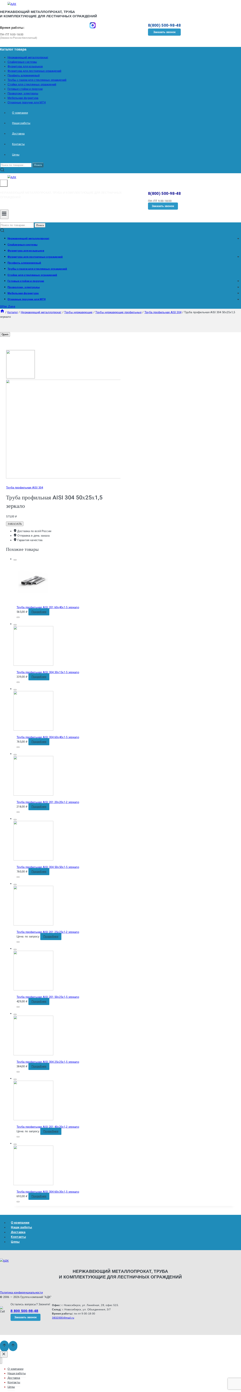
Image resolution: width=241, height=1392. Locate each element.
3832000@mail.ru (63, 1317)
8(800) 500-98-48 (164, 25)
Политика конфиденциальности (21, 1292)
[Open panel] (4, 183)
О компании (20, 113)
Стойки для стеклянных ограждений (32, 84)
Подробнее (39, 612)
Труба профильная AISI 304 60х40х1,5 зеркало (48, 737)
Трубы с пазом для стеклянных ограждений (37, 80)
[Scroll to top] (4, 1346)
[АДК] (12, 4)
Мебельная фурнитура (23, 98)
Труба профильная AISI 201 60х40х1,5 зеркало (48, 607)
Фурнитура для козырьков (25, 66)
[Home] (2, 312)
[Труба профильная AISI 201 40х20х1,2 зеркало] (33, 1119)
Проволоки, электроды (23, 93)
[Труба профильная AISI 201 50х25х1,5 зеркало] (33, 989)
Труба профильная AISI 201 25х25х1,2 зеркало (48, 932)
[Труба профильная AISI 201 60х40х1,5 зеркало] (33, 600)
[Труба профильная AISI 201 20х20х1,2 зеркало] (33, 795)
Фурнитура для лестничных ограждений (34, 71)
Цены (15, 155)
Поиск (38, 165)
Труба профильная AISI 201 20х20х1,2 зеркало (48, 802)
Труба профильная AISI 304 (24, 488)
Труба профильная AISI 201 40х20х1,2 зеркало (48, 1127)
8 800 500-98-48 (24, 1311)
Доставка (18, 134)
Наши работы (21, 123)
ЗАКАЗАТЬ (15, 524)
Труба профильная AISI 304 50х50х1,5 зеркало (48, 867)
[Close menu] (1, 1361)
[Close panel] (4, 1354)
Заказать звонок (164, 32)
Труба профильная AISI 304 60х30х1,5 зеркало (48, 1192)
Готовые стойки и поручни (25, 89)
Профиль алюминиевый (24, 75)
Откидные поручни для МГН (27, 102)
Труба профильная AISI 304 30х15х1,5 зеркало (48, 672)
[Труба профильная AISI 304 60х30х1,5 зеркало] (33, 1184)
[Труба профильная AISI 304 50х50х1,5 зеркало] (33, 859)
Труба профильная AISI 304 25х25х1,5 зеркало (48, 1062)
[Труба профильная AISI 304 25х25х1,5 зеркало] (33, 1054)
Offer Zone (7, 306)
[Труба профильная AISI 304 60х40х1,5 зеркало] (33, 730)
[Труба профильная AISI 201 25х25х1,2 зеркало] (33, 924)
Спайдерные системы (22, 62)
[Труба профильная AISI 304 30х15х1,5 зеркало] (33, 665)
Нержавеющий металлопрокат (28, 57)
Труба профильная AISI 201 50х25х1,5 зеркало (48, 997)
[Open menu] (4, 214)
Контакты (18, 144)
